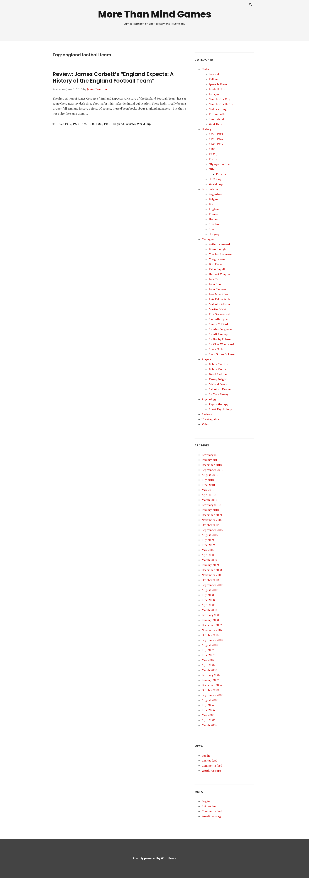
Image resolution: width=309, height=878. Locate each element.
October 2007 (211, 635)
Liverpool (215, 94)
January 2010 (210, 510)
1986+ (108, 124)
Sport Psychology (220, 409)
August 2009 (210, 535)
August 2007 (210, 645)
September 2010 (212, 470)
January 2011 (210, 460)
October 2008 (211, 580)
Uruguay (214, 234)
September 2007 (212, 640)
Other (213, 169)
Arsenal (214, 74)
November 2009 (212, 520)
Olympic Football (220, 164)
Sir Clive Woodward (221, 344)
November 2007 (212, 630)
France (213, 214)
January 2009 (210, 565)
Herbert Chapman (220, 274)
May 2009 (208, 550)
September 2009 (212, 530)
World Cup (144, 124)
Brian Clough (217, 249)
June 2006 (208, 710)
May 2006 (208, 715)
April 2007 (208, 665)
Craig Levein (217, 259)
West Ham (215, 124)
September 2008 (212, 585)
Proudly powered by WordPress (154, 858)
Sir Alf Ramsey (218, 334)
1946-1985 (95, 124)
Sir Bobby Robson (220, 339)
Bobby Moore (217, 369)
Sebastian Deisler (220, 389)
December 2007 (212, 625)
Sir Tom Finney (219, 394)
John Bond (215, 284)
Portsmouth (217, 114)
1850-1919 (64, 124)
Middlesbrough (218, 109)
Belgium (214, 199)
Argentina (215, 194)
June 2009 (208, 545)
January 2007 (210, 680)
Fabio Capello (217, 269)
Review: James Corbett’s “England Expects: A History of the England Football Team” (113, 77)
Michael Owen (218, 384)
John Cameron (218, 289)
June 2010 (208, 485)
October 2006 (211, 690)
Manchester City (219, 99)
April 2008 (208, 605)
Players (206, 359)
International (210, 189)
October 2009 (211, 525)
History (206, 129)
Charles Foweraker (221, 254)
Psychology (209, 399)
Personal (221, 174)
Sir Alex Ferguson (220, 329)
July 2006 (208, 705)
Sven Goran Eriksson (222, 354)
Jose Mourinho (218, 294)
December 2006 (212, 685)
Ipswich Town (218, 84)
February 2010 (211, 505)
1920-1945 (80, 124)
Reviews (130, 124)
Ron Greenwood (219, 314)
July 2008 (208, 595)
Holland (214, 219)
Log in (206, 756)
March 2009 (209, 560)
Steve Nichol (217, 349)
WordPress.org (211, 771)
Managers (208, 239)
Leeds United (217, 89)
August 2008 (210, 590)
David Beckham (218, 374)
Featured (214, 159)
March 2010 (209, 500)
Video (205, 424)
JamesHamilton (97, 89)
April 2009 (208, 555)
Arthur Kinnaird (219, 244)
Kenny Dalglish (218, 379)
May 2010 (208, 490)
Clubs (205, 69)
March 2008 (209, 610)
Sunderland (216, 119)
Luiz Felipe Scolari (220, 299)
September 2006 (212, 695)
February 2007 (211, 675)
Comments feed (212, 766)
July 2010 (208, 480)
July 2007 (208, 650)
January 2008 (210, 620)
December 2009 (212, 515)
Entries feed (209, 761)
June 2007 (208, 655)
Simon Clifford (218, 324)
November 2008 (212, 575)
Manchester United (221, 104)
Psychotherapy (218, 404)
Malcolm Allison (219, 304)
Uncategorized (211, 419)
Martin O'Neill (218, 309)
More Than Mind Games (154, 14)
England (118, 124)
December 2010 (212, 465)
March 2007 (209, 670)
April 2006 (208, 720)
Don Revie (215, 264)
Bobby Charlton (219, 364)
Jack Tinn (215, 279)
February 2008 (211, 615)
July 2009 (208, 540)
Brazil (212, 204)
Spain (212, 229)
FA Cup (213, 154)
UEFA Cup (215, 179)
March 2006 (209, 725)
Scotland (214, 224)
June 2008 (208, 600)
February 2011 (211, 455)
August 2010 (210, 475)
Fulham (214, 79)
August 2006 (210, 700)
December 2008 (212, 570)
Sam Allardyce (218, 319)
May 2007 (208, 660)
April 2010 (208, 495)
